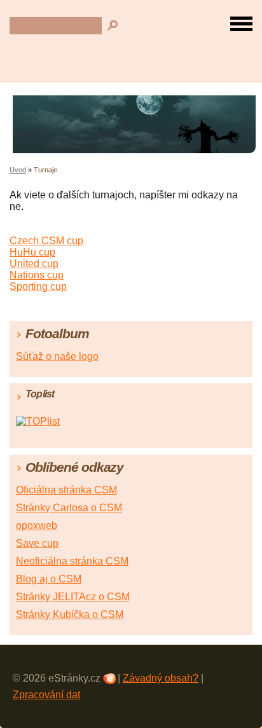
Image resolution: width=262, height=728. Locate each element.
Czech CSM (38, 240)
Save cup (37, 543)
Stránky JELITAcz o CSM (73, 596)
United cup (34, 263)
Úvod (18, 170)
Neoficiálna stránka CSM (72, 561)
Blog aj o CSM (48, 578)
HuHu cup (32, 252)
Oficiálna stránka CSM (66, 489)
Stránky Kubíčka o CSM (69, 614)
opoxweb (36, 525)
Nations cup (37, 275)
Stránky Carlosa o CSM (69, 507)
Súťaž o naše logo (57, 356)
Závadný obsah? (160, 678)
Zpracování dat (46, 694)
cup (75, 240)
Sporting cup (38, 286)
